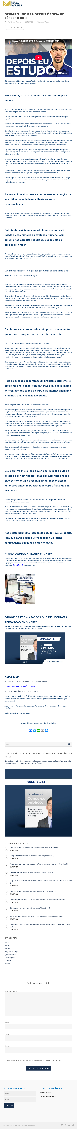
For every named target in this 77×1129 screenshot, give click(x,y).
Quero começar (10, 954)
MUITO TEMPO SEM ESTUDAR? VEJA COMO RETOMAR (26, 681)
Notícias (7, 948)
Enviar (9, 1105)
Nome (7, 1022)
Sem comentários (16, 27)
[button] (73, 4)
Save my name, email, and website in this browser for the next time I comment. (34, 1060)
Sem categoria (10, 957)
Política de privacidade (48, 1097)
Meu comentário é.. (11, 991)
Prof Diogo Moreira (14, 22)
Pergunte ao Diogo (11, 951)
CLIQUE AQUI (18, 565)
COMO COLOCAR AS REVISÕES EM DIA (20, 686)
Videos (47, 22)
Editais (7, 945)
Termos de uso (45, 1092)
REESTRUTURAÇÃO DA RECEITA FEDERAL (21, 691)
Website (7, 1046)
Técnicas (40, 22)
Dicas (7, 942)
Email (7, 1034)
